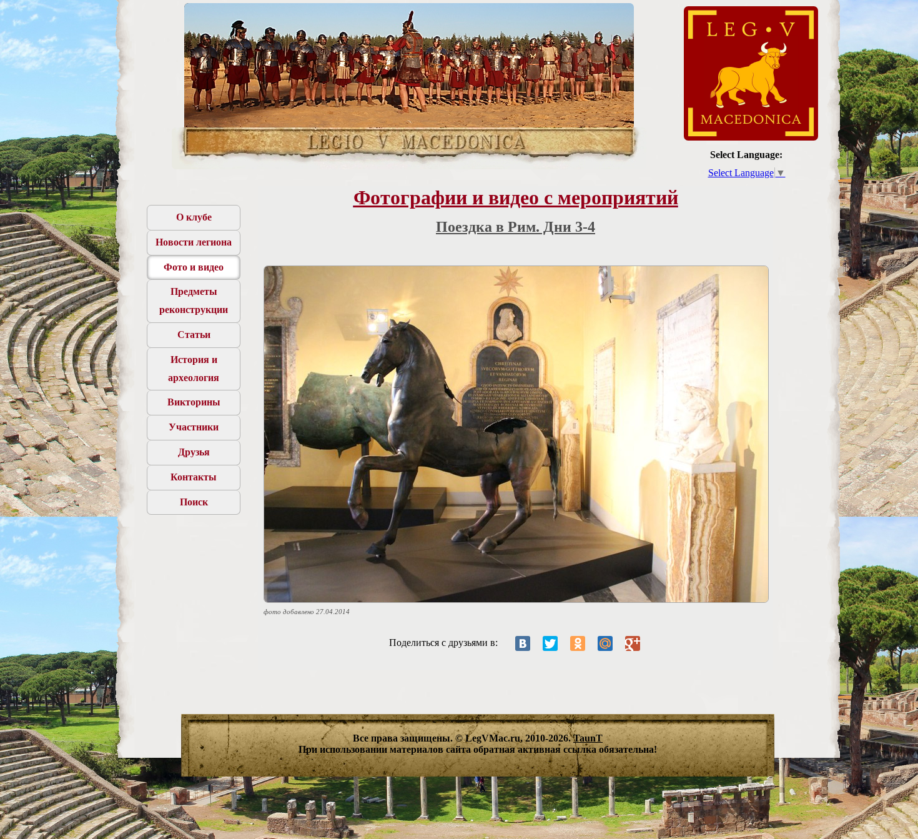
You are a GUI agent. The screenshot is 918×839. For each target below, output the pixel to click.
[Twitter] (550, 643)
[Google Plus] (632, 643)
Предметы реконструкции (193, 300)
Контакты (193, 477)
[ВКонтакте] (522, 643)
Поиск (194, 502)
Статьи (193, 334)
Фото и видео (194, 267)
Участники (194, 427)
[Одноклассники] (577, 643)
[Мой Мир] (605, 643)
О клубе (194, 217)
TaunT (588, 738)
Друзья (194, 452)
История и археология (193, 368)
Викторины (193, 402)
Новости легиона (193, 242)
